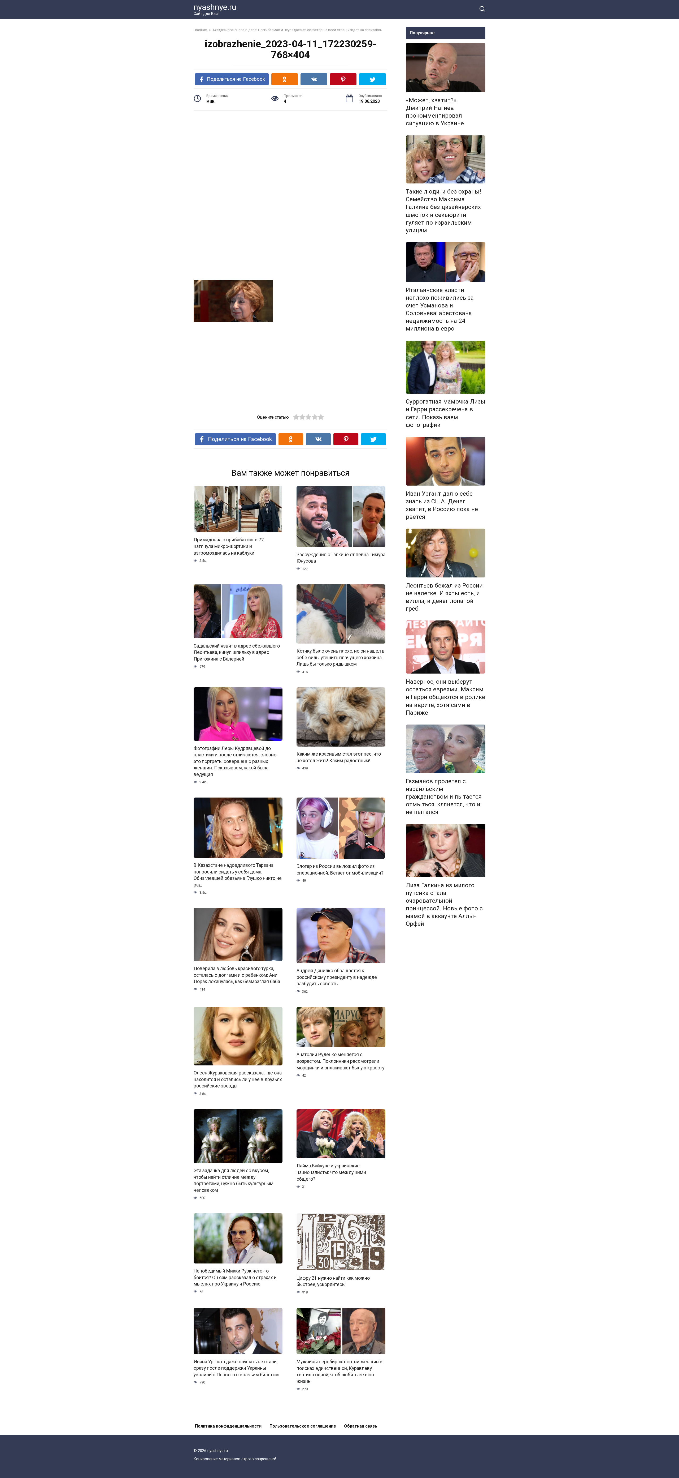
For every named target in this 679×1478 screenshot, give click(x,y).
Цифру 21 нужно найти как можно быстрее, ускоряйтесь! (333, 1281)
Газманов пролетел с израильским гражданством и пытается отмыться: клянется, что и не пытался (444, 797)
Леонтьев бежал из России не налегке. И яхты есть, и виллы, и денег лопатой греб (444, 597)
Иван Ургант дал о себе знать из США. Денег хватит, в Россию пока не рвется (442, 505)
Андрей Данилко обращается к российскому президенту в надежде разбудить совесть (337, 977)
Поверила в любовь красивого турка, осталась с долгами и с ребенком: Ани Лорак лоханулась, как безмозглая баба (237, 975)
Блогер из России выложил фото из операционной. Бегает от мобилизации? (340, 870)
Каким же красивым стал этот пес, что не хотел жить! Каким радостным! (339, 757)
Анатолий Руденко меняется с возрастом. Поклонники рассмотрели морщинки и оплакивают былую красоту (340, 1061)
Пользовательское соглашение (302, 1426)
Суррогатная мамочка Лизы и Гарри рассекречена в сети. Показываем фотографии (445, 413)
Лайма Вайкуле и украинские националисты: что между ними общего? (331, 1172)
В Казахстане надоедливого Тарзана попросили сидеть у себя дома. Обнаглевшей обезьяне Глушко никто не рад (238, 875)
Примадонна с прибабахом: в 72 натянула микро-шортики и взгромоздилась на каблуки (229, 546)
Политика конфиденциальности (228, 1426)
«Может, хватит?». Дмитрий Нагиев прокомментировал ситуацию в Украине (435, 112)
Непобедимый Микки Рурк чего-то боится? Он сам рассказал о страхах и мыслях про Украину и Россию (235, 1277)
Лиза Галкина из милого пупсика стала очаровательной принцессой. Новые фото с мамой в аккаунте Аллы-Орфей (444, 904)
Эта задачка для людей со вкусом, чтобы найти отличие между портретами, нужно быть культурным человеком (233, 1180)
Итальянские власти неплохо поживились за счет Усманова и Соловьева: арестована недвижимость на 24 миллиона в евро (440, 309)
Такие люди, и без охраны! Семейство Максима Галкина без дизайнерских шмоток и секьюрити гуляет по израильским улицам (443, 211)
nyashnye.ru (215, 7)
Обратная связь (360, 1426)
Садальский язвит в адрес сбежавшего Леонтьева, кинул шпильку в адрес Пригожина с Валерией (237, 652)
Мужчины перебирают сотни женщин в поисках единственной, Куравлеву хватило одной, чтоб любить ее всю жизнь (339, 1371)
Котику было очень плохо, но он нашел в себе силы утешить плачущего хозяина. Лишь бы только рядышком (341, 657)
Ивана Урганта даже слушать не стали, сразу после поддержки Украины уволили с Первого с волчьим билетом (236, 1368)
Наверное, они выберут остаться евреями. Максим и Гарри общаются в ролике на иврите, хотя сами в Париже (445, 697)
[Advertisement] (290, 156)
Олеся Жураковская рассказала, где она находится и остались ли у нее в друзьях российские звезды (238, 1079)
